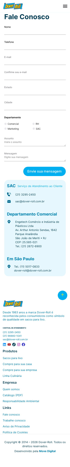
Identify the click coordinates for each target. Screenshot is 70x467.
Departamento (12, 117)
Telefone (9, 41)
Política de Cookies (15, 432)
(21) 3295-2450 (25, 194)
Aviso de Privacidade (16, 426)
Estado (8, 87)
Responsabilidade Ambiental (21, 401)
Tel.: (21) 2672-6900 (28, 246)
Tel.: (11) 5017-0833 (26, 266)
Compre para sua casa (17, 364)
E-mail (7, 57)
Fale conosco (11, 414)
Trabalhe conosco (14, 420)
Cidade (8, 102)
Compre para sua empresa (20, 370)
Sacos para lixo (13, 358)
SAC (38, 128)
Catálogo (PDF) (13, 395)
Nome (7, 26)
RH (37, 123)
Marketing (13, 128)
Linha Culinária (12, 376)
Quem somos (11, 389)
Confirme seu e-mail (15, 72)
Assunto (9, 138)
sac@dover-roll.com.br (30, 201)
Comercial (13, 123)
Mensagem (10, 153)
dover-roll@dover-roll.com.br (32, 270)
